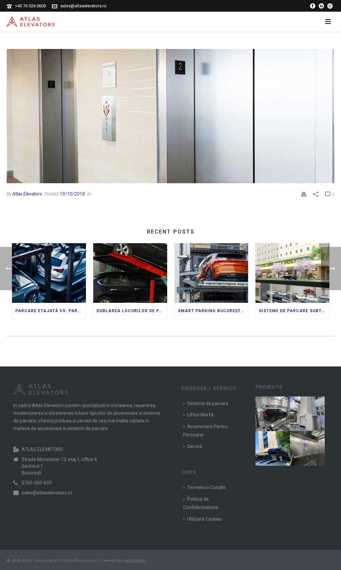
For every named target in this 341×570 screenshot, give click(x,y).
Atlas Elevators (27, 194)
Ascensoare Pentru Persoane (205, 430)
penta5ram (135, 560)
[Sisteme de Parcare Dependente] (281, 446)
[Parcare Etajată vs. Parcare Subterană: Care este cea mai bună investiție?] (49, 272)
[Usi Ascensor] (170, 116)
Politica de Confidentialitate (200, 503)
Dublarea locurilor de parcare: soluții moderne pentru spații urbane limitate (132, 310)
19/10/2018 (72, 194)
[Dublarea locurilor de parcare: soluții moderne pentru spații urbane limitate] (130, 272)
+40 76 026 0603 (30, 5)
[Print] (303, 194)
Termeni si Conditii (206, 487)
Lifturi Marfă (200, 414)
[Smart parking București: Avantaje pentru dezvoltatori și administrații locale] (211, 272)
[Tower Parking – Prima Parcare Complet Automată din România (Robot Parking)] (281, 411)
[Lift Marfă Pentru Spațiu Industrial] (315, 411)
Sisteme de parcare (207, 403)
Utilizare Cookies (204, 519)
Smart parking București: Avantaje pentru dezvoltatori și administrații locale (213, 310)
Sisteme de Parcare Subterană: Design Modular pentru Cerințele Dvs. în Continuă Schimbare (294, 310)
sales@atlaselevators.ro (83, 5)
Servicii (194, 446)
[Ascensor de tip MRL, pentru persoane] (315, 446)
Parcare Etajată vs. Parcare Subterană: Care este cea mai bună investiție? (50, 310)
